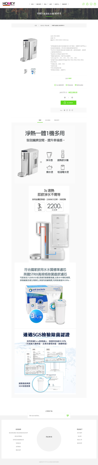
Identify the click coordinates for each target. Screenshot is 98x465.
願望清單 (91, 4)
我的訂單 (79, 440)
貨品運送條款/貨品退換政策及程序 (18, 433)
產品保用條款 (18, 436)
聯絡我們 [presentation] (56, 120)
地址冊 (79, 436)
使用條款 (18, 446)
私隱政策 (18, 443)
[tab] (40, 120)
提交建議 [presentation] (47, 120)
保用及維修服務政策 (18, 440)
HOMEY (70, 78)
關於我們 (18, 450)
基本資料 (79, 433)
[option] (25, 71)
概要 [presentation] (40, 120)
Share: (61, 110)
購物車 (95, 4)
